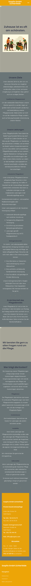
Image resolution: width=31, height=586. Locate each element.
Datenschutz (5, 576)
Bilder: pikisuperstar (7, 581)
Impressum (5, 578)
